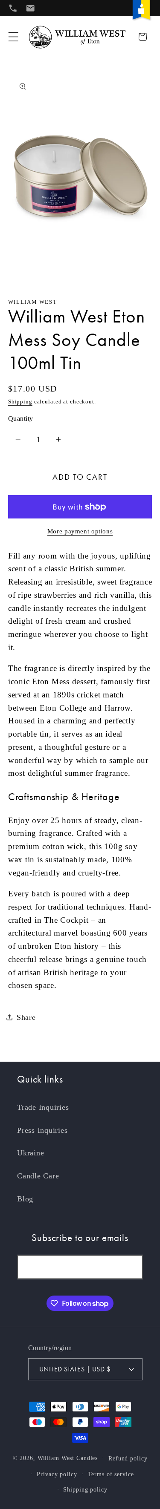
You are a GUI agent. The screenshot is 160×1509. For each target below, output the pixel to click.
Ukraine (30, 1153)
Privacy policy (57, 1474)
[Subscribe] (131, 1267)
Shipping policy (85, 1489)
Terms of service (111, 1474)
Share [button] (26, 1017)
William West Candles (68, 1458)
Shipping (20, 402)
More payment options (80, 531)
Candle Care (38, 1176)
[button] (13, 37)
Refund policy (127, 1458)
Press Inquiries (42, 1130)
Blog (25, 1199)
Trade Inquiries (43, 1107)
